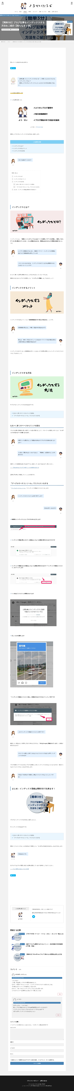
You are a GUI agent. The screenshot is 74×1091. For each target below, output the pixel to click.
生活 (20, 11)
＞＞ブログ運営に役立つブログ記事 (19, 869)
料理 (30, 11)
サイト (11, 1053)
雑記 (49, 11)
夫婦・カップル (42, 11)
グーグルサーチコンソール (18, 488)
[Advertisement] (37, 54)
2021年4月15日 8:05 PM (19, 1002)
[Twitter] (13, 68)
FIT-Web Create (35, 1085)
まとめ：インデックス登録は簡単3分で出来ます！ (24, 189)
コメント (13, 1027)
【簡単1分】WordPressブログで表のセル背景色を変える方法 (44, 954)
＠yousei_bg (39, 127)
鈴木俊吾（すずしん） (21, 974)
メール (12, 1047)
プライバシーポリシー (33, 1080)
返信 (60, 994)
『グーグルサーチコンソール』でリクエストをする (26, 187)
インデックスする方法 (18, 181)
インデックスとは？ (17, 176)
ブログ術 (16, 29)
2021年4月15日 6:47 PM (18, 977)
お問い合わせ (55, 11)
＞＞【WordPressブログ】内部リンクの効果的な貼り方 (24, 467)
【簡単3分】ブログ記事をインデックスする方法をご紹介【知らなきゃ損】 (26, 41)
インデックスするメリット (19, 179)
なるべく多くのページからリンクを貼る (24, 184)
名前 (12, 1042)
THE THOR (22, 933)
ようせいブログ (41, 1084)
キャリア (35, 11)
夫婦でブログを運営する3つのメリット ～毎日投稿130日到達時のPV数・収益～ (44, 945)
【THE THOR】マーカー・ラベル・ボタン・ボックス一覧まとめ (44, 934)
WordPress (49, 1085)
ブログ (24, 11)
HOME (4, 41)
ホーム (16, 11)
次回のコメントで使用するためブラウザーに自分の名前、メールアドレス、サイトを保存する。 (33, 1059)
